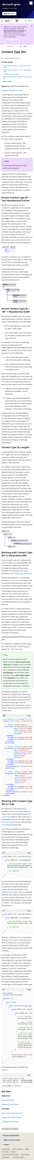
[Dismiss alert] (30, 3)
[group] (17, 757)
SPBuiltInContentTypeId (10, 892)
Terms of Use (25, 1154)
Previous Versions (17, 1149)
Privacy (13, 1152)
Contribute (5, 1152)
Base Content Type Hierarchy (12, 1113)
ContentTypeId (7, 825)
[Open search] (25, 21)
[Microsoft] (17, 21)
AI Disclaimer (6, 1149)
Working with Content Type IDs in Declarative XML (17, 77)
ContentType (14, 580)
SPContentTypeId (8, 822)
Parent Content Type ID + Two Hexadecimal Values (16, 66)
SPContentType (17, 811)
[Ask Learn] (21, 46)
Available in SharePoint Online (12, 90)
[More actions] (30, 46)
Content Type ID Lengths (11, 74)
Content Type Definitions (22, 573)
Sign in (30, 21)
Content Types (11, 46)
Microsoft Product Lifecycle (14, 31)
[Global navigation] (2, 21)
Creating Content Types (10, 1122)
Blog (27, 1149)
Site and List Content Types (11, 1117)
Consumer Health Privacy (9, 1154)
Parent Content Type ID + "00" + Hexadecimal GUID (17, 71)
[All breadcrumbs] (3, 46)
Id (26, 809)
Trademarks (5, 1157)
